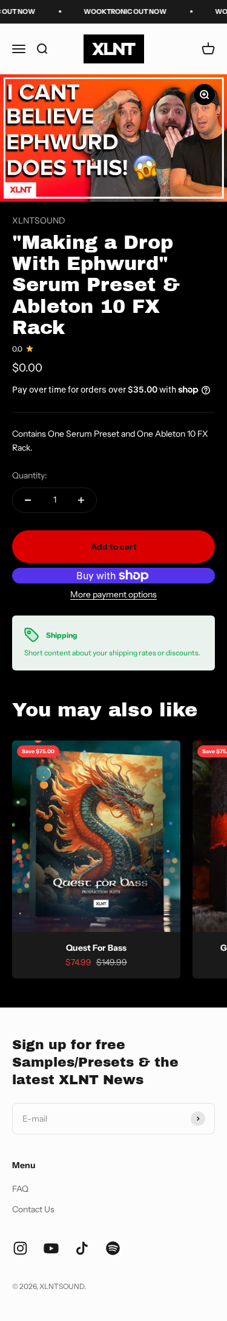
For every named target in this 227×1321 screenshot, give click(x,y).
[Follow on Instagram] (20, 1248)
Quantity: (29, 475)
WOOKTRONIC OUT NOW (119, 11)
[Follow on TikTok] (82, 1248)
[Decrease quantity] (28, 500)
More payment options (113, 594)
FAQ (20, 1188)
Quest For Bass (96, 947)
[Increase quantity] (81, 500)
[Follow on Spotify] (113, 1248)
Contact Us (33, 1209)
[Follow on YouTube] (51, 1248)
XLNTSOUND (38, 220)
